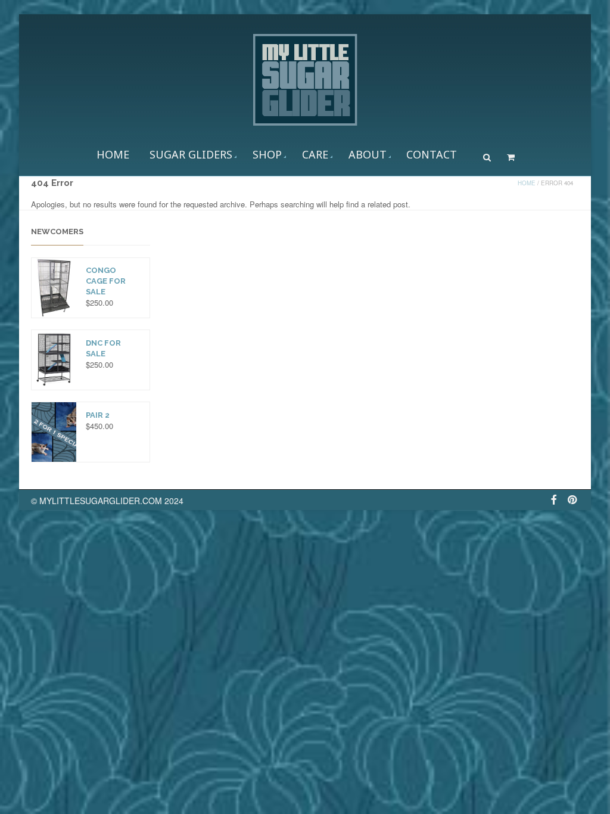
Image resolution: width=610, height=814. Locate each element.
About (367, 154)
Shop (267, 154)
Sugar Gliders (191, 154)
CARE (315, 154)
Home (113, 154)
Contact (431, 154)
